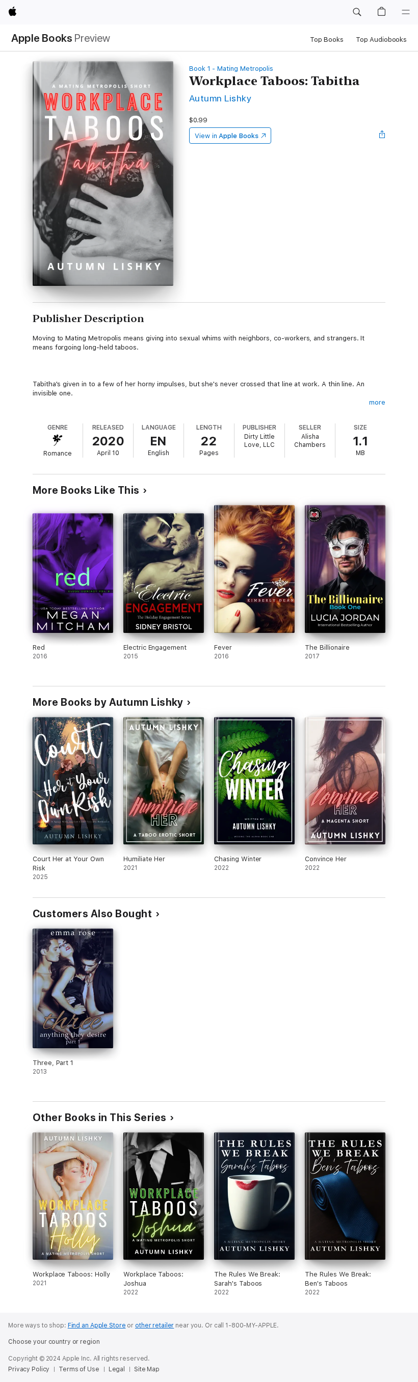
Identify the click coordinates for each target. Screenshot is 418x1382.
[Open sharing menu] (382, 135)
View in (226, 136)
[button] (357, 12)
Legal (117, 1369)
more (377, 402)
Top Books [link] (327, 39)
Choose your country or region (54, 1341)
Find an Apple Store (97, 1325)
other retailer (154, 1325)
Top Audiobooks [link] (381, 39)
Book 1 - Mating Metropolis (231, 68)
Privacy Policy (28, 1369)
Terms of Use (79, 1369)
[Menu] (406, 12)
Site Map (147, 1369)
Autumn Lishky (220, 98)
